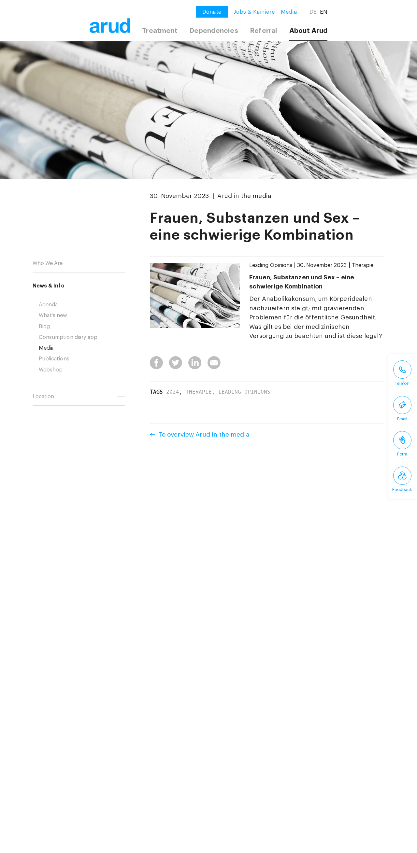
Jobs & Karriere (254, 12)
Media (289, 12)
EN (323, 12)
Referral (264, 30)
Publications (54, 358)
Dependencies (213, 30)
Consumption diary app (68, 337)
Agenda (48, 304)
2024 (172, 391)
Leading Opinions (270, 265)
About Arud (308, 30)
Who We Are (48, 263)
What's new (53, 315)
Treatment (160, 30)
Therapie (362, 265)
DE (313, 12)
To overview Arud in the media (204, 434)
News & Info (49, 285)
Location (43, 396)
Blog (44, 326)
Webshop (51, 369)
